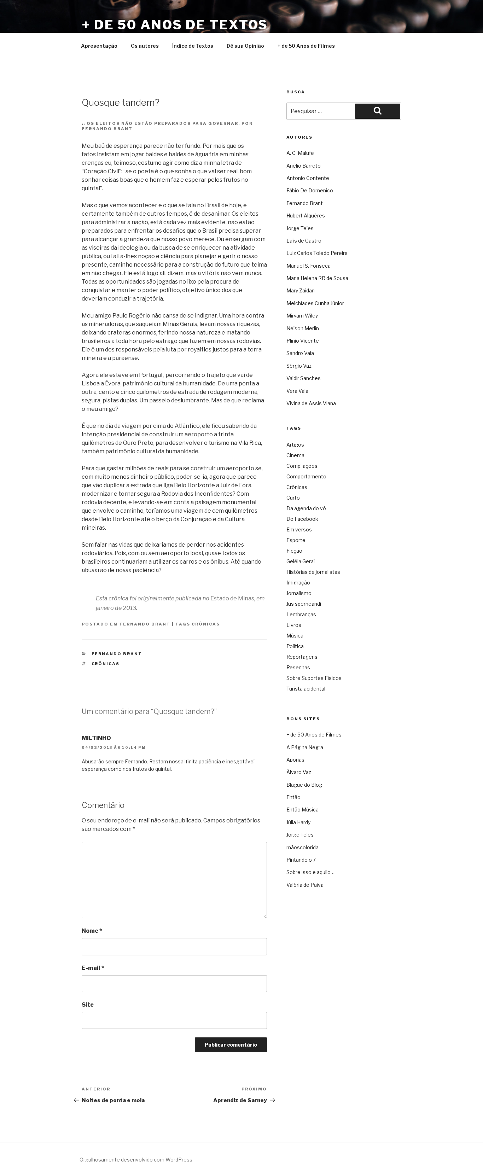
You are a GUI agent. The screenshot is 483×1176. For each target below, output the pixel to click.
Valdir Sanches (303, 378)
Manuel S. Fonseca (308, 266)
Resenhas (298, 667)
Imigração (298, 583)
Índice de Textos (192, 46)
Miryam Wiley (302, 316)
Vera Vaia (297, 391)
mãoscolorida (302, 847)
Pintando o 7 (301, 860)
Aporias (295, 760)
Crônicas (206, 624)
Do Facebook (302, 519)
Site (88, 1004)
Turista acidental (305, 689)
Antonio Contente (307, 178)
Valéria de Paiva (305, 885)
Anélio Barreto (303, 166)
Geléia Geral (300, 561)
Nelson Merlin (302, 328)
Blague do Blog (304, 785)
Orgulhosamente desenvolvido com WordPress (136, 1160)
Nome (92, 930)
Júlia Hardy (298, 822)
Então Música (302, 810)
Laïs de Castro (303, 241)
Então (293, 797)
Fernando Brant (145, 624)
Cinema (295, 455)
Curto (293, 498)
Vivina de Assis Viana (311, 403)
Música (294, 636)
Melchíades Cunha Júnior (315, 303)
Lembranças (301, 614)
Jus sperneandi (303, 604)
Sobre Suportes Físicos (314, 678)
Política (295, 646)
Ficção (294, 551)
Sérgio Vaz (299, 366)
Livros (293, 625)
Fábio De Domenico (309, 190)
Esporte (295, 540)
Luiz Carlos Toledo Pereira (317, 253)
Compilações (302, 466)
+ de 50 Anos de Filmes (306, 46)
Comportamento (306, 476)
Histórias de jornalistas (313, 572)
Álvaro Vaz (298, 772)
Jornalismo (299, 593)
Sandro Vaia (300, 353)
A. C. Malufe (300, 153)
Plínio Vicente (302, 341)
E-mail (93, 968)
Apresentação (99, 46)
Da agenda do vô (306, 508)
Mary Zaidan (300, 290)
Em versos (299, 529)
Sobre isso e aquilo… (310, 872)
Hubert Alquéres (305, 216)
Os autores (145, 46)
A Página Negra (304, 747)
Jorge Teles (300, 228)
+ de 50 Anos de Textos (175, 25)
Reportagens (302, 657)
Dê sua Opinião (245, 46)
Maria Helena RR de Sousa (317, 278)
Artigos (295, 445)
